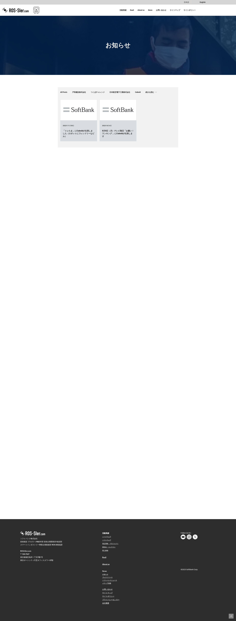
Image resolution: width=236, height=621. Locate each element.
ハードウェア (106, 537)
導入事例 (105, 550)
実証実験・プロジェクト (110, 543)
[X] (195, 537)
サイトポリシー (108, 596)
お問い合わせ (107, 589)
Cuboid (138, 92)
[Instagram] (189, 537)
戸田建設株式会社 (79, 92)
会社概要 (105, 603)
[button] (123, 10)
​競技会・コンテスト (109, 547)
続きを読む (150, 92)
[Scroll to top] (231, 616)
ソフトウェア (106, 540)
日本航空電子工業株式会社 (120, 92)
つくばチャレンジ (98, 92)
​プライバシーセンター (110, 600)
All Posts (63, 92)
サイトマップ (107, 593)
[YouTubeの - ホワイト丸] (183, 537)
